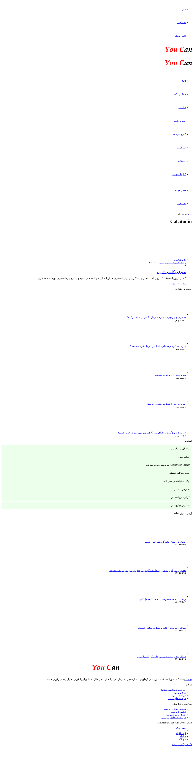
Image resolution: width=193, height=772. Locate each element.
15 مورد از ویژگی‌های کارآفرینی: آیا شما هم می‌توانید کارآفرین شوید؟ (152, 432)
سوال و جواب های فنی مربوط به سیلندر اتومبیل (162, 628)
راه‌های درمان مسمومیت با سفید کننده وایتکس (162, 599)
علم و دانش (180, 121)
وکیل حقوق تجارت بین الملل (176, 481)
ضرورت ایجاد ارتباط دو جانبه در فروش (166, 404)
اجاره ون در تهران (181, 489)
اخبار (183, 80)
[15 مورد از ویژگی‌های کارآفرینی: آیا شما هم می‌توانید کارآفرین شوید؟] (169, 430)
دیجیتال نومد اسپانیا (180, 448)
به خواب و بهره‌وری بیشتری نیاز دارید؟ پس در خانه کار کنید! (156, 317)
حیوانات (182, 161)
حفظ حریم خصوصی (176, 714)
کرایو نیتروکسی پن (180, 497)
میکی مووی (184, 456)
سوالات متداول (178, 695)
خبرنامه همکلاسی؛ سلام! (173, 690)
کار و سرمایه (179, 134)
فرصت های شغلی (177, 698)
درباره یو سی (179, 692)
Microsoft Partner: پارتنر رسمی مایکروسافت (168, 465)
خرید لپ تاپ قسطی (179, 473)
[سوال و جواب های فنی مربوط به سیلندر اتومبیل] (169, 625)
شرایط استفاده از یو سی (173, 717)
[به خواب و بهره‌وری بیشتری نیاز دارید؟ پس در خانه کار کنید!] (169, 314)
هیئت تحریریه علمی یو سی (173, 262)
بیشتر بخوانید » (178, 283)
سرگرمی (181, 147)
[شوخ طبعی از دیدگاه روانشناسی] (169, 372)
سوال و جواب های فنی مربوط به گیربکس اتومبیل (161, 656)
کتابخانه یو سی (178, 174)
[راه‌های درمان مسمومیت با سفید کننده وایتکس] (169, 596)
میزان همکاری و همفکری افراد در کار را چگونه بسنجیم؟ (158, 346)
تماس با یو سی (178, 712)
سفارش (180, 505)
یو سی (188, 679)
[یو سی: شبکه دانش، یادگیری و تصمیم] (169, 51)
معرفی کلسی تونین (171, 272)
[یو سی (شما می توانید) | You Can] (96, 666)
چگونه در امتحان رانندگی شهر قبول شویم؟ (164, 541)
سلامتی (182, 107)
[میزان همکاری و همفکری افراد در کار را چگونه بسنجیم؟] (169, 343)
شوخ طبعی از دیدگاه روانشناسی (170, 375)
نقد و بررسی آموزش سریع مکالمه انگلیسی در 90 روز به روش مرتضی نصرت (147, 570)
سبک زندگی (180, 94)
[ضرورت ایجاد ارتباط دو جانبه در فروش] (169, 401)
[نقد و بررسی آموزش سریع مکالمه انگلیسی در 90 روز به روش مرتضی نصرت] (169, 567)
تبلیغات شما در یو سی (175, 709)
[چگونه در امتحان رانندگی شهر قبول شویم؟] (169, 539)
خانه (190, 214)
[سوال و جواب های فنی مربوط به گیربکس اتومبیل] (169, 653)
